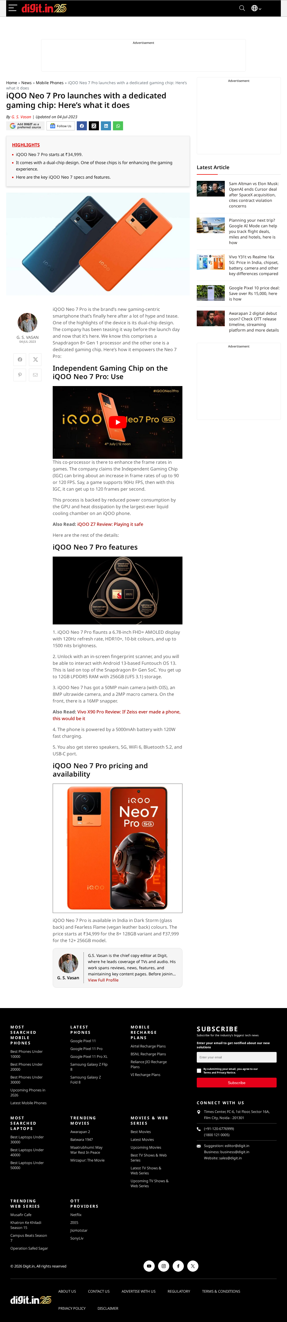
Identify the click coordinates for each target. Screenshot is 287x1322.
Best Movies (141, 1131)
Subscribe (237, 1082)
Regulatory (179, 1291)
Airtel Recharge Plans (148, 1046)
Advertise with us (139, 1291)
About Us (67, 1291)
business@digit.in (234, 1152)
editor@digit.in (237, 1145)
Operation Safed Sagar (29, 1248)
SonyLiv (77, 1238)
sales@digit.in (230, 1158)
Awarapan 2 (80, 1131)
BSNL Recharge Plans (148, 1053)
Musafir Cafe (20, 1214)
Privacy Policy (71, 1308)
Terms (207, 1072)
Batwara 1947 (81, 1139)
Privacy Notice (226, 1072)
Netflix (76, 1214)
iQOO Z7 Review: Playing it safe (110, 524)
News (26, 82)
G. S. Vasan (21, 116)
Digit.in (29, 1266)
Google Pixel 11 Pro (86, 1048)
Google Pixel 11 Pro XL (89, 1056)
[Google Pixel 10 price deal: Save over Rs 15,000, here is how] (211, 293)
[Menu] (13, 8)
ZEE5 (74, 1222)
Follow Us (64, 126)
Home (11, 82)
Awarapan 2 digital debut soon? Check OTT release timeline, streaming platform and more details (254, 322)
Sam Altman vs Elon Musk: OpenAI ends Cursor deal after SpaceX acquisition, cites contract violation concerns (254, 195)
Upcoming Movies (146, 1147)
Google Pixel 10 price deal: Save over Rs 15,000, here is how (254, 293)
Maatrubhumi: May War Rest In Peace (86, 1150)
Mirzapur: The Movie (87, 1160)
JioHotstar (78, 1230)
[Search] (242, 8)
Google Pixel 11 (83, 1040)
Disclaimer (108, 1308)
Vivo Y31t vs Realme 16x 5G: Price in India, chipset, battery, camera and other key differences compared (254, 265)
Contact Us (99, 1291)
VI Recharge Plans (145, 1074)
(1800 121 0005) (217, 1134)
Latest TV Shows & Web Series (146, 1170)
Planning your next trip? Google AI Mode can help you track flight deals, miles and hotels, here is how (253, 231)
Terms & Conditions (221, 1291)
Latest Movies (142, 1139)
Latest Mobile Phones (28, 1102)
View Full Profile (103, 980)
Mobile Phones (50, 82)
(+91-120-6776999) (219, 1128)
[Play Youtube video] (117, 422)
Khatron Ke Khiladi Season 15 (25, 1225)
